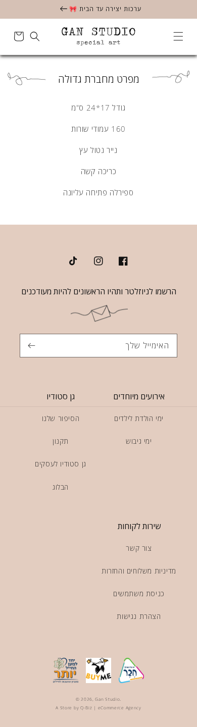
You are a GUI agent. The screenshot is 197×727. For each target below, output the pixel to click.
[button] (178, 36)
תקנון (61, 441)
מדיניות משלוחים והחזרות (139, 571)
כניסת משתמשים (139, 593)
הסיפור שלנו (61, 418)
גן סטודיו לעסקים (60, 464)
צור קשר (139, 548)
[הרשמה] (31, 345)
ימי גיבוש (139, 441)
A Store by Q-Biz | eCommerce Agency (98, 707)
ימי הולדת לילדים (139, 418)
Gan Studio (107, 699)
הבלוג (61, 487)
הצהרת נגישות (139, 616)
